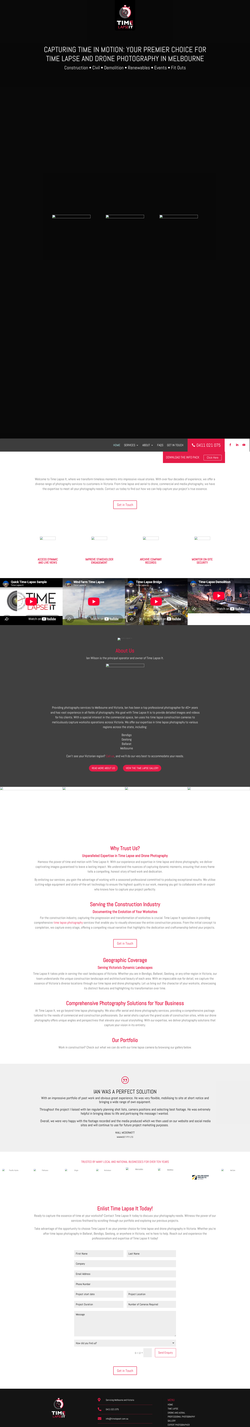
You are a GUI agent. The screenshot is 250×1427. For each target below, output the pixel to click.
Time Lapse (173, 1408)
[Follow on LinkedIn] (237, 445)
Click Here (212, 457)
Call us (110, 756)
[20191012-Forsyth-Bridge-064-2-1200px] (94, 789)
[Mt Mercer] (31, 789)
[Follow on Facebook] (230, 445)
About (146, 445)
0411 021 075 (112, 1409)
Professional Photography (181, 1416)
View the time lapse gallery (142, 768)
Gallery (172, 1420)
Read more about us (103, 768)
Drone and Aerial (176, 1412)
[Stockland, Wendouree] (156, 789)
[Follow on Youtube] (244, 445)
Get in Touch (125, 505)
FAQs (160, 445)
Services (129, 445)
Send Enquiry (165, 1352)
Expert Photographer (179, 1424)
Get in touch (175, 445)
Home (116, 445)
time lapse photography (68, 922)
